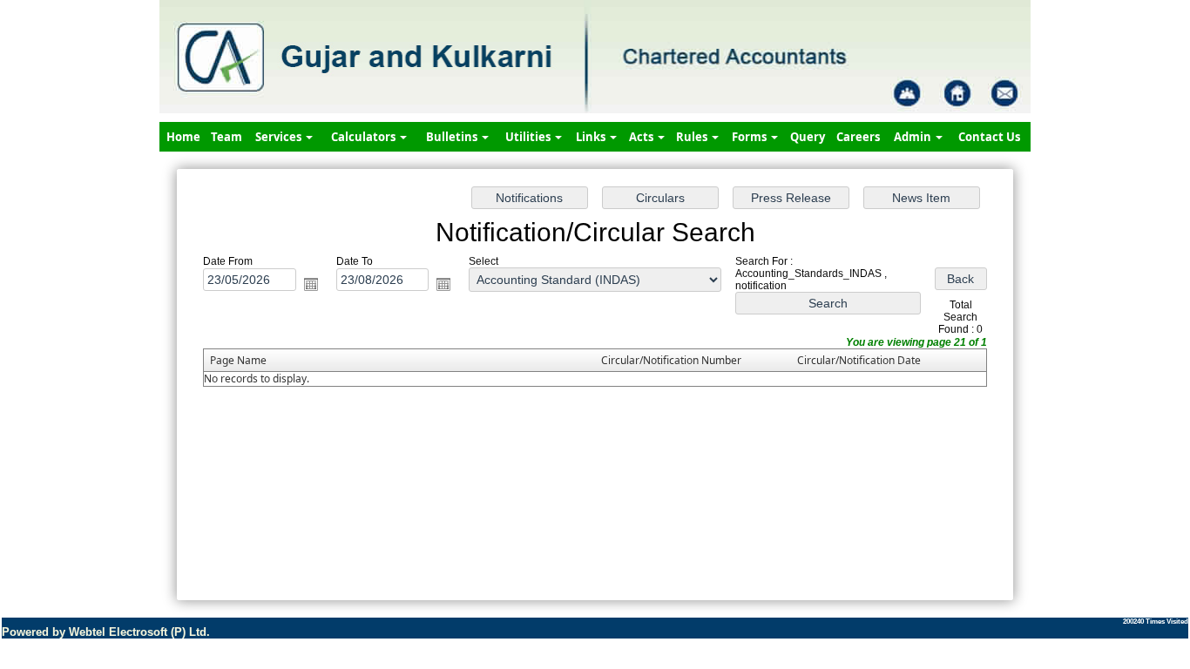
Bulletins (453, 137)
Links (592, 137)
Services (279, 137)
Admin (914, 137)
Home (183, 137)
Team (226, 137)
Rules (693, 137)
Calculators (364, 137)
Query (807, 137)
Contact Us (989, 137)
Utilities (529, 137)
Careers (858, 137)
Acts (642, 137)
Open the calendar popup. (311, 284)
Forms (750, 137)
